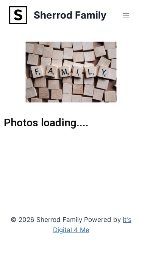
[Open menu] (126, 15)
